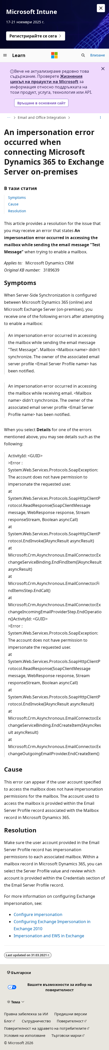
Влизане (97, 55)
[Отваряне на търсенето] (83, 55)
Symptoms (17, 197)
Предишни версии (70, 1013)
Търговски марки (66, 1035)
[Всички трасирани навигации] (8, 118)
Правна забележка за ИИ (26, 1013)
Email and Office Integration (42, 117)
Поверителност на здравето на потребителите (45, 1028)
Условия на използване (24, 1035)
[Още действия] (100, 118)
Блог (8, 1021)
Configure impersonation (38, 914)
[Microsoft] (54, 55)
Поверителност (70, 1021)
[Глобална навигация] (5, 55)
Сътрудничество (36, 1021)
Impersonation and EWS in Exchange (49, 936)
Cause (13, 204)
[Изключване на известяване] (101, 8)
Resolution (17, 210)
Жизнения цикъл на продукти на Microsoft (46, 78)
